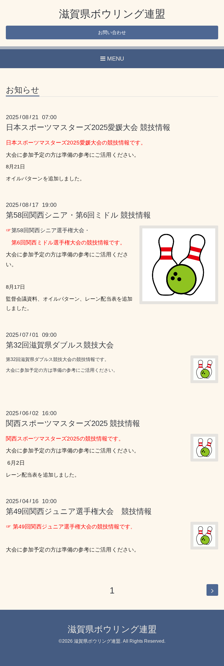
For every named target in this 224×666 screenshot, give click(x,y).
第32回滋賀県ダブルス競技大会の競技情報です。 (57, 359)
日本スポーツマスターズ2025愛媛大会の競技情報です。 (76, 143)
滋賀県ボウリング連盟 (112, 14)
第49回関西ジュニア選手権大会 (52, 527)
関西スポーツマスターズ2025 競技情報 (73, 423)
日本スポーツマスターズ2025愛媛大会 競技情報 (88, 127)
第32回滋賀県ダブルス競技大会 (60, 345)
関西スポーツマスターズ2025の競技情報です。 (65, 439)
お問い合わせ (112, 32)
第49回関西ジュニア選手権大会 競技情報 (79, 511)
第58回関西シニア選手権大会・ (50, 230)
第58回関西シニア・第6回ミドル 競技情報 (78, 215)
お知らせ (22, 90)
